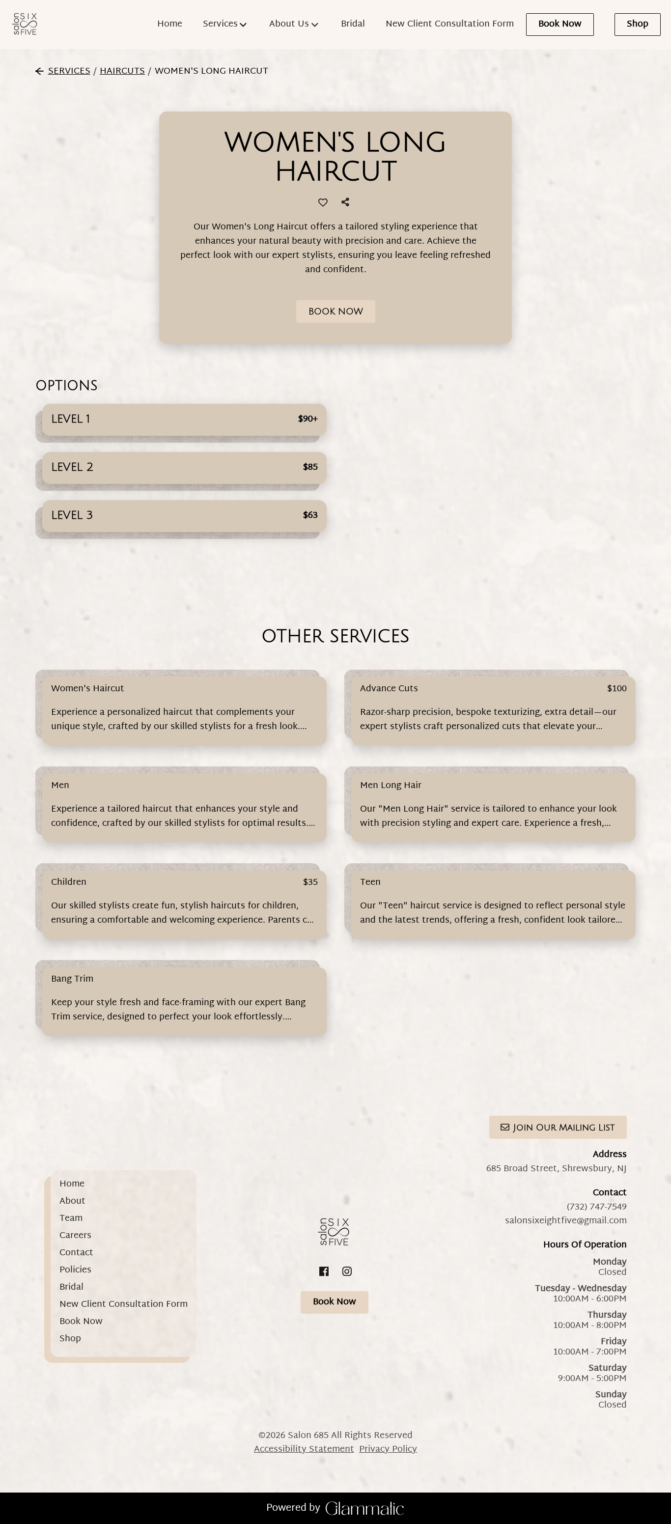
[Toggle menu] (243, 24)
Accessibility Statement (304, 1449)
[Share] (347, 203)
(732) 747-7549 (597, 1207)
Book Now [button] (335, 311)
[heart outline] (322, 202)
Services (69, 71)
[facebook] (324, 1272)
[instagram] (347, 1272)
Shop (637, 24)
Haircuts (122, 71)
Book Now (560, 24)
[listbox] (295, 24)
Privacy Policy (388, 1449)
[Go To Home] (26, 24)
